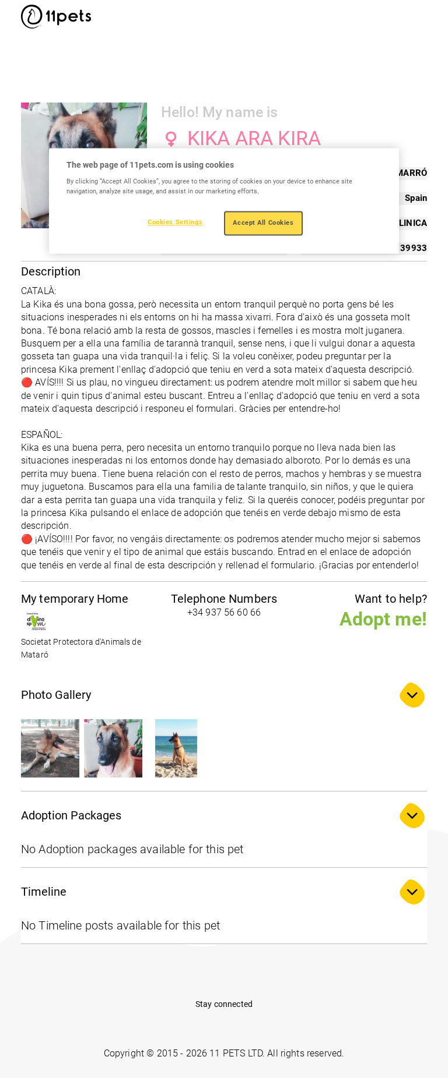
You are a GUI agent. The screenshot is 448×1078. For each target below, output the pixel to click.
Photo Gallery (56, 695)
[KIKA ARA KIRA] (50, 748)
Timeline (43, 892)
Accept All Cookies (263, 223)
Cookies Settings (175, 222)
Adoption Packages (71, 815)
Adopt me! (383, 619)
